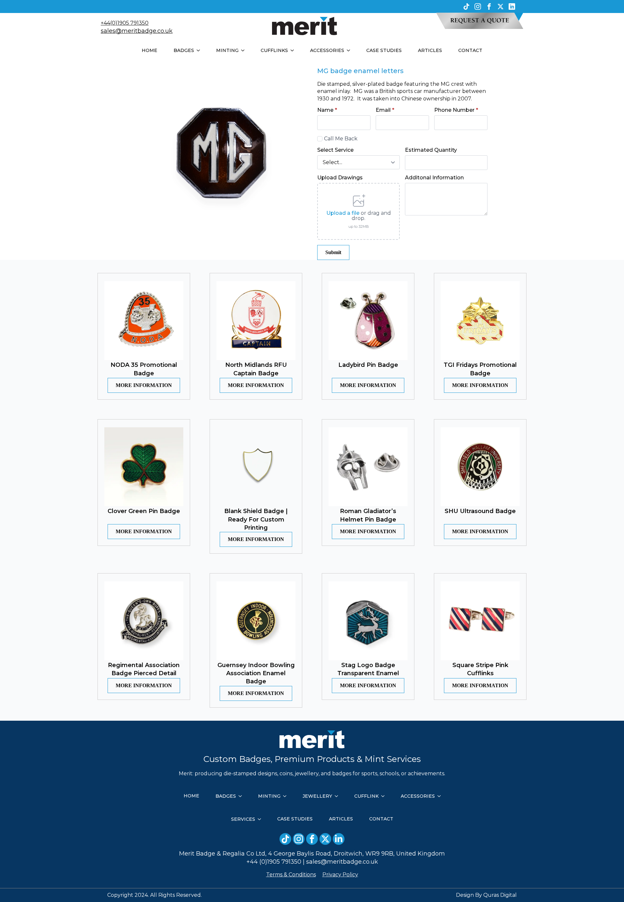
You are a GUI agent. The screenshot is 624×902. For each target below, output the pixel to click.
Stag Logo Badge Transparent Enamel (368, 669)
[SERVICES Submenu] (261, 819)
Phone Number (456, 110)
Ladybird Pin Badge (368, 364)
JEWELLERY (317, 796)
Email (385, 110)
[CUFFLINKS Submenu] (294, 50)
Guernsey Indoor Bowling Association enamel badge (256, 673)
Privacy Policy (340, 874)
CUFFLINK (366, 796)
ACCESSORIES (327, 50)
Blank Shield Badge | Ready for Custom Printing (256, 519)
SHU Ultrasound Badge (480, 511)
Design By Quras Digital (486, 895)
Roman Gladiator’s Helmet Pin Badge (368, 515)
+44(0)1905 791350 (125, 23)
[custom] (466, 6)
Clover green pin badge (144, 511)
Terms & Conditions (291, 874)
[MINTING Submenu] (245, 50)
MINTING (227, 50)
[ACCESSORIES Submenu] (350, 50)
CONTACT (470, 50)
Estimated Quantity (431, 150)
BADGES (184, 50)
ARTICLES (430, 50)
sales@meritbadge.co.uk (137, 30)
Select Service (335, 150)
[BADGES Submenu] (200, 50)
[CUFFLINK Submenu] (385, 796)
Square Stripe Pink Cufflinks (480, 669)
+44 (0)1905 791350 (273, 861)
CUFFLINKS (274, 50)
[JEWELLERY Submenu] (338, 796)
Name (327, 110)
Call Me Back (341, 138)
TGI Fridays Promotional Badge (480, 369)
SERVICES (243, 819)
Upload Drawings (340, 177)
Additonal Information (434, 177)
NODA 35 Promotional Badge (143, 369)
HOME (149, 50)
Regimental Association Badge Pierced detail (144, 669)
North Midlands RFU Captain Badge (256, 369)
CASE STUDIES (384, 50)
